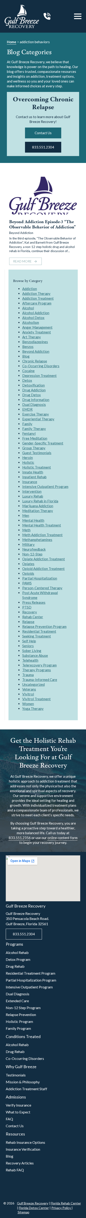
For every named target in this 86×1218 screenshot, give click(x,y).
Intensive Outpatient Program (45, 486)
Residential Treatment (39, 631)
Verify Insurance (18, 1105)
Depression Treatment (39, 375)
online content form (62, 838)
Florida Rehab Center (66, 1203)
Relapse (28, 622)
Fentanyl (29, 433)
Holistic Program (19, 1021)
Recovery (29, 612)
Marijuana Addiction (37, 506)
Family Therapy (34, 429)
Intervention (32, 491)
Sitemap (23, 1212)
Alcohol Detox (33, 318)
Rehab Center (32, 617)
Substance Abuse (35, 655)
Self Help (29, 641)
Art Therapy (31, 337)
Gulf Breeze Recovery (32, 1203)
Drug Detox (31, 395)
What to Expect (18, 1112)
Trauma (28, 675)
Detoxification (33, 385)
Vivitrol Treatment (36, 699)
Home (11, 42)
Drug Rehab (15, 966)
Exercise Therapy (35, 414)
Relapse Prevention (21, 1014)
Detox (27, 380)
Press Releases (33, 602)
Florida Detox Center (34, 1208)
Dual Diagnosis (34, 404)
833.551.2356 (20, 838)
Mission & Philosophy (23, 1082)
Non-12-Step (32, 554)
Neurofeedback (34, 549)
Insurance (29, 482)
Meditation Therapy (37, 511)
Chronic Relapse (34, 361)
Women (28, 704)
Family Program (18, 1028)
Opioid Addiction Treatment (43, 568)
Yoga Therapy (33, 708)
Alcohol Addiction (35, 313)
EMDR (27, 409)
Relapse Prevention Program (44, 626)
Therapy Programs (36, 670)
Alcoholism (30, 322)
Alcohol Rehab (17, 952)
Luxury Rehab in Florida (40, 501)
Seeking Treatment (36, 636)
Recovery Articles (20, 1163)
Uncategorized (33, 684)
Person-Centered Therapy (42, 588)
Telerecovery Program (39, 665)
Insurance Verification (23, 1149)
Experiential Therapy (38, 419)
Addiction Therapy (36, 293)
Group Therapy (33, 448)
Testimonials (16, 1075)
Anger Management (37, 327)
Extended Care (17, 1001)
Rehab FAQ (15, 1170)
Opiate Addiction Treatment (43, 559)
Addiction (29, 289)
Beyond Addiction (21, 233)
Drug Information (35, 400)
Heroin (27, 457)
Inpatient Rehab (34, 477)
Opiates (28, 564)
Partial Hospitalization (39, 578)
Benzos (27, 346)
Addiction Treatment (38, 298)
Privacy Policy (61, 1208)
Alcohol (28, 308)
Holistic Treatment (36, 467)
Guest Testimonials (36, 453)
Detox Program (18, 959)
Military (28, 544)
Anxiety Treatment (36, 332)
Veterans (29, 689)
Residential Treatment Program (30, 973)
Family (27, 424)
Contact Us (15, 1126)
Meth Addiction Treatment (42, 535)
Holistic (28, 462)
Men (25, 515)
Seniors (28, 646)
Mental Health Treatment (41, 525)
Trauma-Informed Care (39, 679)
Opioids (28, 573)
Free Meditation (34, 438)
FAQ (9, 1119)
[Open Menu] (77, 16)
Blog (26, 356)
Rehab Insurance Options (25, 1142)
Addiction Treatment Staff (26, 1089)
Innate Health (32, 472)
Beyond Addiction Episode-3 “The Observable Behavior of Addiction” (42, 224)
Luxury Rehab (32, 496)
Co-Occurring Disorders (40, 366)
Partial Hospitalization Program (31, 980)
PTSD (26, 607)
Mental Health (33, 520)
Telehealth (30, 660)
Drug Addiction (34, 390)
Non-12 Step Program (23, 1007)
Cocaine (28, 371)
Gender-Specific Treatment (42, 443)
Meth (26, 530)
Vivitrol (28, 694)
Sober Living (31, 651)
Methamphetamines (37, 540)
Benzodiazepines (35, 342)
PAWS (27, 583)
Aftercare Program (36, 303)
